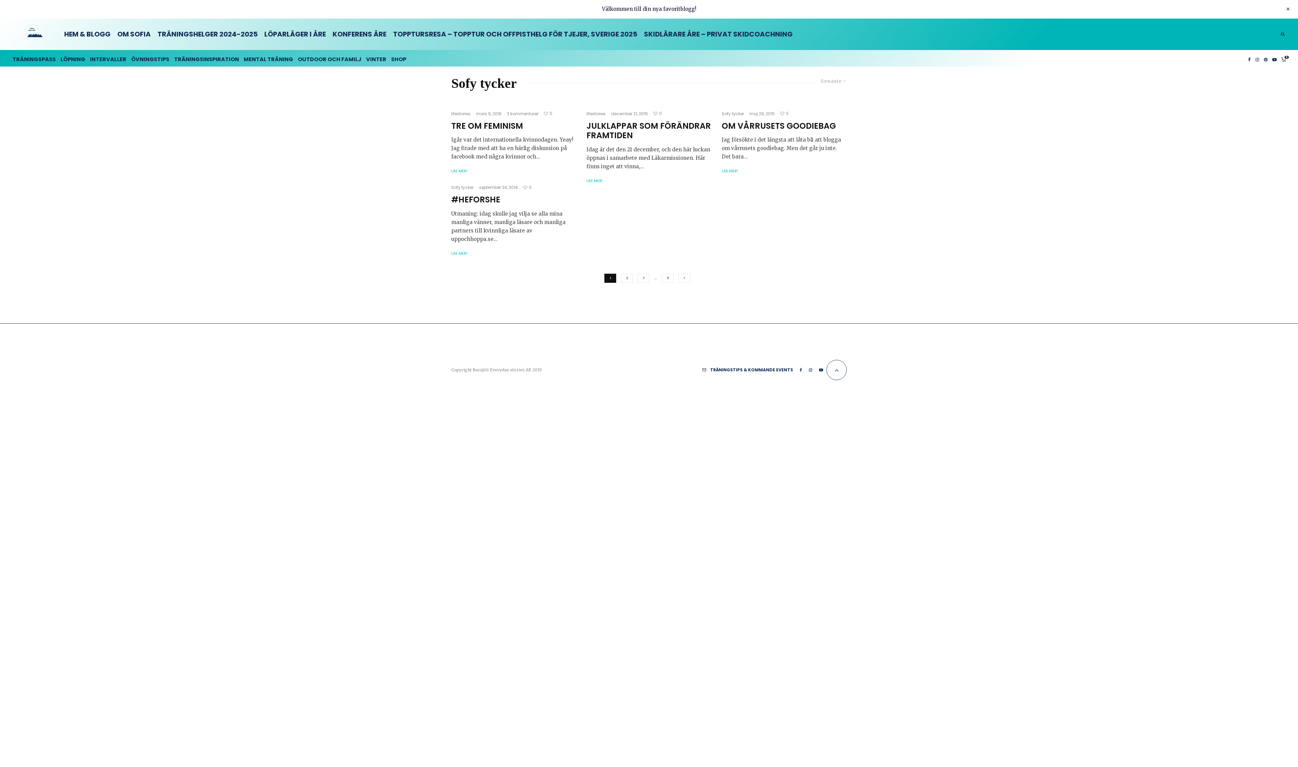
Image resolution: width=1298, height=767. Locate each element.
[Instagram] (1257, 58)
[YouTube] (1274, 58)
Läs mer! (459, 171)
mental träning (268, 59)
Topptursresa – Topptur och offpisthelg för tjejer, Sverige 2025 (515, 34)
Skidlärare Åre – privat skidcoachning (718, 34)
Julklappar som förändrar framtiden (648, 131)
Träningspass (34, 59)
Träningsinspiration (206, 59)
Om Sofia (134, 34)
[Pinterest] (1265, 58)
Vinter (376, 59)
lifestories (461, 114)
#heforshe (475, 200)
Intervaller (108, 59)
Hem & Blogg (87, 34)
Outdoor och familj (329, 59)
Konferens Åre (359, 34)
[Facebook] (1249, 58)
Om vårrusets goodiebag (779, 126)
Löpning (73, 59)
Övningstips (150, 59)
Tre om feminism (487, 126)
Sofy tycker (733, 114)
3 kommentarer (522, 114)
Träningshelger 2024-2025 (208, 34)
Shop (398, 59)
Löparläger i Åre (295, 34)
